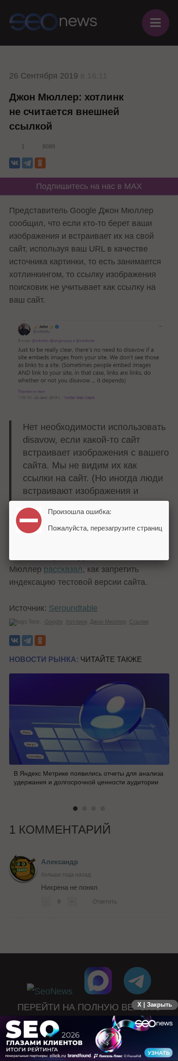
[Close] (169, 501)
